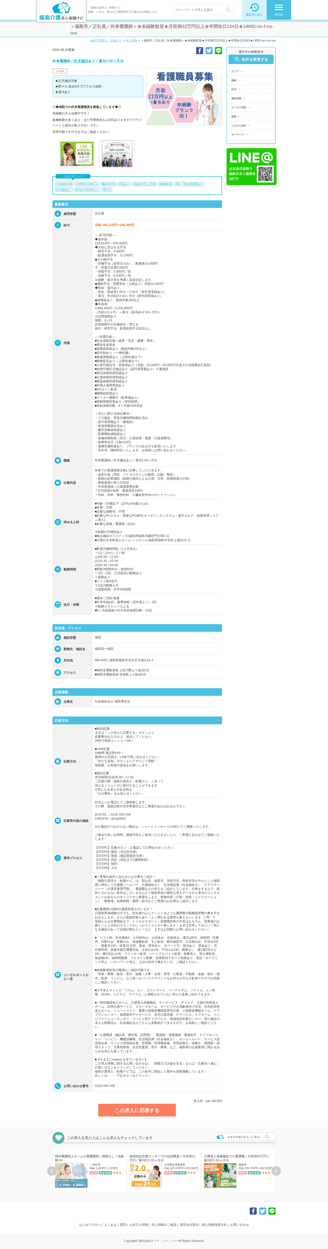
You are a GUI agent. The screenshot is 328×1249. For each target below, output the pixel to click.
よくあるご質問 (115, 1224)
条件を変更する (251, 59)
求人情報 (131, 40)
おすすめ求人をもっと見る (244, 1137)
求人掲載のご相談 (164, 1224)
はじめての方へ (90, 1224)
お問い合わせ (239, 1224)
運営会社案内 (189, 1224)
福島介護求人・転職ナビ (106, 40)
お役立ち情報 (138, 1224)
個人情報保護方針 (214, 1224)
